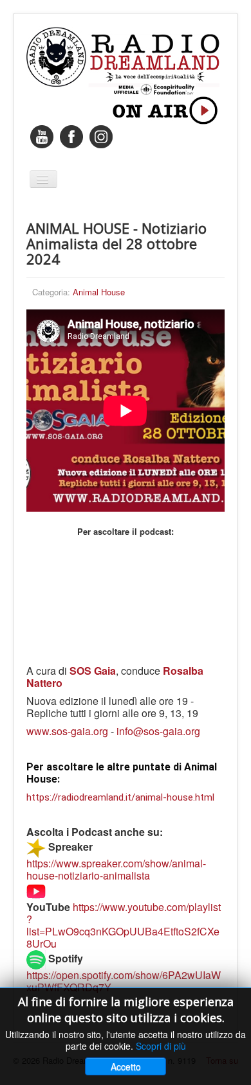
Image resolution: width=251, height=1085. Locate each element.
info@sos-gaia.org (158, 731)
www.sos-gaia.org (67, 731)
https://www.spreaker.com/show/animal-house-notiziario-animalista (116, 869)
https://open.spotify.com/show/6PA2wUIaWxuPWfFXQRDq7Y (123, 981)
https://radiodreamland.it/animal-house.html (120, 797)
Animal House (99, 292)
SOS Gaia (93, 670)
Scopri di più (161, 1045)
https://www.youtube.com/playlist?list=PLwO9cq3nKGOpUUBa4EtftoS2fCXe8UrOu (123, 925)
